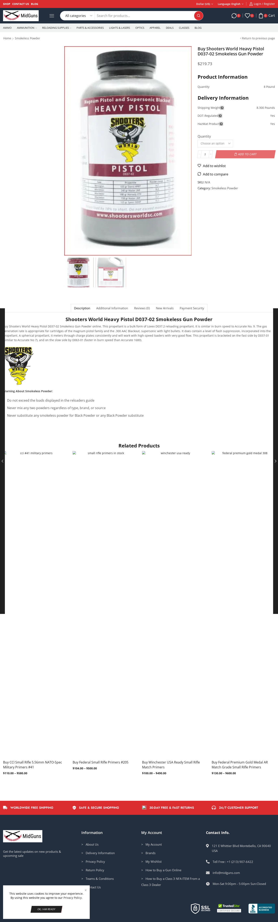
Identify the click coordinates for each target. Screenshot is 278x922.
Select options (30, 605)
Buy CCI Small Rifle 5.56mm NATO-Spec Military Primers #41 (32, 764)
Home (7, 38)
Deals (170, 28)
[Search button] (198, 15)
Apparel (155, 28)
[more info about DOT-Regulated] (220, 116)
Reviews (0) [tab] (142, 308)
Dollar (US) (203, 4)
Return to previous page (258, 38)
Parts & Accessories (90, 28)
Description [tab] (82, 308)
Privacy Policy (72, 898)
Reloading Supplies (55, 28)
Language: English (229, 4)
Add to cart (247, 154)
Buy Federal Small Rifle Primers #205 (100, 762)
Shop (6, 4)
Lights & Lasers (119, 28)
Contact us (20, 4)
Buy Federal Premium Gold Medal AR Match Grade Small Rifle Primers (240, 764)
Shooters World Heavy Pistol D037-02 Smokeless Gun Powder (139, 319)
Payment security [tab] (192, 308)
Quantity (204, 136)
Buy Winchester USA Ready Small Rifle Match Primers (171, 764)
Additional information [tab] (112, 308)
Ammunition (25, 28)
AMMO (7, 28)
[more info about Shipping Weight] (222, 108)
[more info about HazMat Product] (221, 124)
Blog (34, 4)
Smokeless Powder (27, 38)
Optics (139, 28)
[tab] (82, 308)
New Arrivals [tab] (165, 308)
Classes (184, 28)
